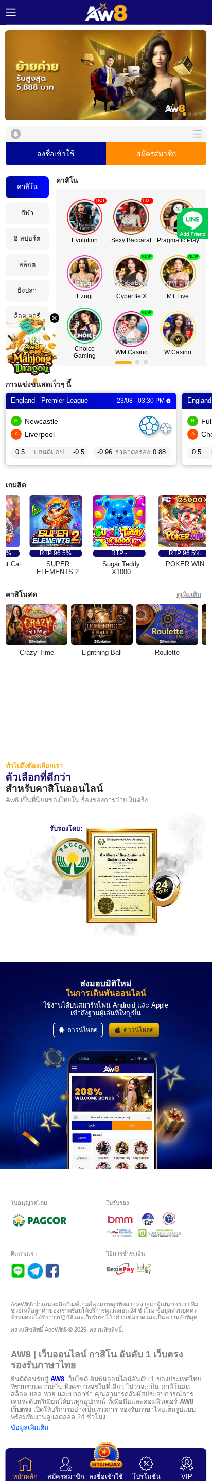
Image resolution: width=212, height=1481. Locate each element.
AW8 (57, 1379)
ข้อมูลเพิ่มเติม (29, 1427)
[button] (105, 75)
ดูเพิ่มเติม (188, 594)
